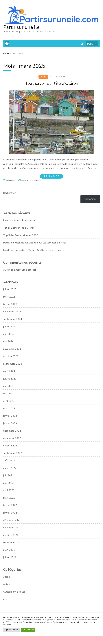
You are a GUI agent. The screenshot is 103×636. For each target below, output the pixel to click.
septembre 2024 (12, 319)
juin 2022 (8, 475)
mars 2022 (9, 497)
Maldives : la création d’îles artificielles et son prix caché (33, 250)
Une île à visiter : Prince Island (19, 220)
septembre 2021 (12, 542)
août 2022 (9, 460)
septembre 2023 (12, 363)
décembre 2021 (12, 520)
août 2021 (9, 549)
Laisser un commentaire (30, 180)
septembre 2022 (12, 453)
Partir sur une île (21, 27)
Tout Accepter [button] (28, 630)
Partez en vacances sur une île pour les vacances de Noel (34, 242)
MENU (90, 44)
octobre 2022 (10, 445)
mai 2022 (8, 483)
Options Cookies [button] (11, 630)
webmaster (10, 180)
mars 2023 (9, 408)
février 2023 (10, 415)
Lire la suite (51, 176)
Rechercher (9, 193)
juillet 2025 (9, 289)
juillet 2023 (9, 378)
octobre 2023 (10, 356)
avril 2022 (8, 490)
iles (43, 77)
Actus (6, 584)
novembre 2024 (12, 311)
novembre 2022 (12, 438)
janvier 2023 (10, 423)
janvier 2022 (10, 512)
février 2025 (10, 304)
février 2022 (10, 505)
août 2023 (9, 371)
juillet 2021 (9, 557)
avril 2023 (8, 401)
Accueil (7, 576)
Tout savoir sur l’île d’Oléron (51, 83)
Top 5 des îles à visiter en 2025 (20, 235)
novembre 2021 (12, 527)
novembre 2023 (12, 349)
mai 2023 (8, 393)
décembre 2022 (12, 430)
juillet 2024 (9, 326)
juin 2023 (8, 386)
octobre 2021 (10, 535)
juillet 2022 (9, 468)
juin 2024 (8, 334)
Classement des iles (14, 591)
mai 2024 (8, 341)
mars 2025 (9, 296)
